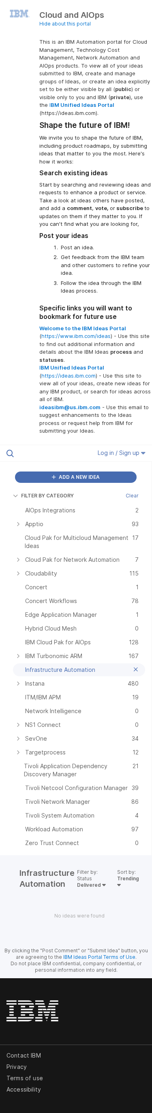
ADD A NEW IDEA (79, 477)
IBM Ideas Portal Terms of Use (99, 957)
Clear (132, 496)
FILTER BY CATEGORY (47, 496)
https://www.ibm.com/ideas (76, 336)
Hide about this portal (65, 24)
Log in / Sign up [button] (119, 452)
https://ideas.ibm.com (68, 375)
